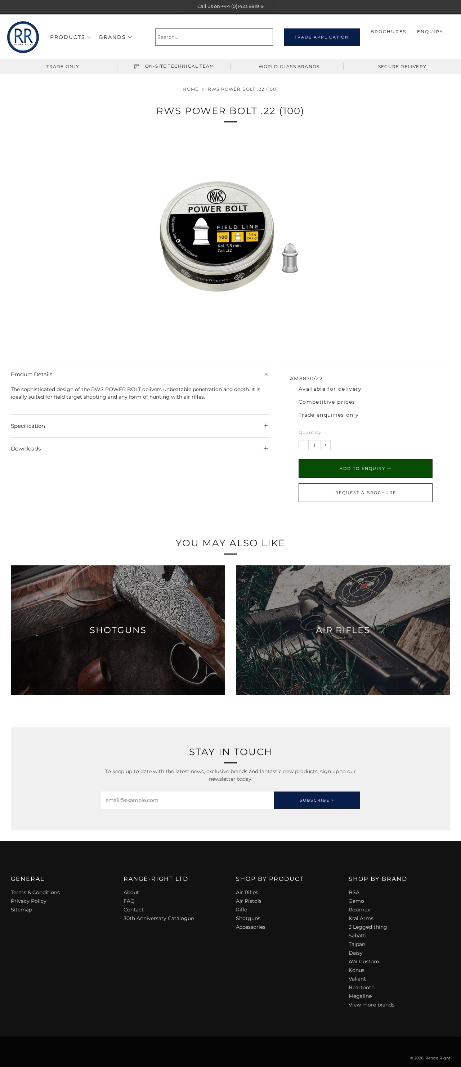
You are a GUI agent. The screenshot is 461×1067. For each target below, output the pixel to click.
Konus (356, 970)
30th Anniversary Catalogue (159, 918)
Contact (134, 909)
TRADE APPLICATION (322, 37)
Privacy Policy (28, 901)
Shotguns (248, 918)
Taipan (357, 944)
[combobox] (214, 37)
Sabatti (358, 935)
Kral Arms (361, 918)
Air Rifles (247, 892)
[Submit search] (268, 37)
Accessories (250, 927)
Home (190, 89)
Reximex (359, 909)
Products (67, 37)
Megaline (360, 996)
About (131, 892)
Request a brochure (365, 492)
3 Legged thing (368, 927)
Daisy (356, 953)
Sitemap (21, 909)
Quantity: (311, 432)
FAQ (129, 901)
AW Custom (364, 961)
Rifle (241, 909)
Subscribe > (317, 800)
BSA (354, 892)
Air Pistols (248, 901)
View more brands (371, 1004)
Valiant (357, 979)
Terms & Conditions (35, 892)
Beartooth (362, 987)
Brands (112, 37)
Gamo (356, 901)
